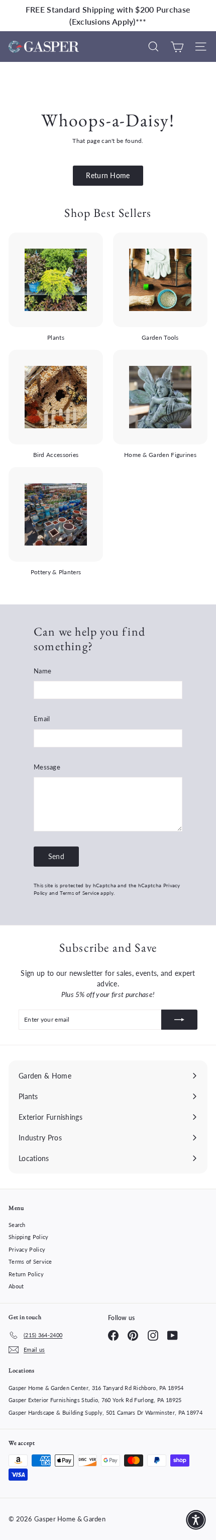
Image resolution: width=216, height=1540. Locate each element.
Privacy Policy (27, 1249)
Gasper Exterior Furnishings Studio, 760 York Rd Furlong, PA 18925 (95, 1400)
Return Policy (26, 1274)
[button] (196, 1520)
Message (47, 767)
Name (42, 671)
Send (56, 856)
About (16, 1286)
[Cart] (177, 46)
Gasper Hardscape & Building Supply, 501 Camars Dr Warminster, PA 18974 (105, 1412)
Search (17, 1224)
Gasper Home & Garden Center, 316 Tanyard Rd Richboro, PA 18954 (96, 1387)
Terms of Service (79, 893)
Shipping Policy (29, 1237)
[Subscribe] (179, 1020)
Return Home (108, 175)
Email (42, 719)
